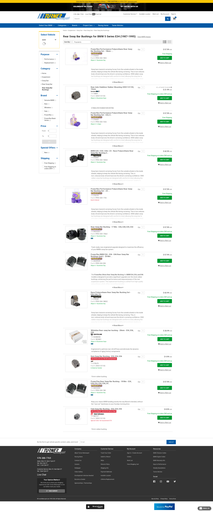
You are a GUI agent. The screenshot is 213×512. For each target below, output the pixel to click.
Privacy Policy (164, 498)
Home (65, 30)
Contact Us (78, 460)
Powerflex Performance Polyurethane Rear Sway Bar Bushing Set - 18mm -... (111, 50)
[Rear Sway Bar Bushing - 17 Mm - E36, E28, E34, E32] (76, 234)
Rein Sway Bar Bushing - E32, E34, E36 (106, 356)
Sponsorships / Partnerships (83, 483)
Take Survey (52, 491)
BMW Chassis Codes (159, 453)
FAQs (102, 460)
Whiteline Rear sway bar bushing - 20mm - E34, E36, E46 (112, 331)
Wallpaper (78, 468)
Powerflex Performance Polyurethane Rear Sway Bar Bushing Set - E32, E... (111, 114)
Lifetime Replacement (107, 479)
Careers (77, 464)
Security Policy (155, 498)
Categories (62, 25)
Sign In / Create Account (134, 453)
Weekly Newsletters (159, 468)
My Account (165, 14)
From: (44, 131)
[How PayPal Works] (164, 506)
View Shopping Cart (133, 464)
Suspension (71, 30)
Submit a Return (105, 456)
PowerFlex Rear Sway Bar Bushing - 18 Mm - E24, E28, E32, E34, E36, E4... (111, 382)
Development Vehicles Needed (84, 475)
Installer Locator (144, 14)
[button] (49, 55)
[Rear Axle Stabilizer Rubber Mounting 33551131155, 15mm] (76, 94)
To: (43, 136)
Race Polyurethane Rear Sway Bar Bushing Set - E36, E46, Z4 (111, 293)
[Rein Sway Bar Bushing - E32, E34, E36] (76, 363)
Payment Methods (106, 472)
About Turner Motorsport (82, 453)
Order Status (91, 1)
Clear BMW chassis (144, 37)
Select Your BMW (46, 25)
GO (49, 142)
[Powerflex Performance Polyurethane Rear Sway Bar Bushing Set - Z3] (76, 196)
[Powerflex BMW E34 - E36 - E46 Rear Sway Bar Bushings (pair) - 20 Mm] (76, 262)
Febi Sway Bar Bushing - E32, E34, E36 (106, 409)
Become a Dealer (80, 479)
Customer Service (129, 14)
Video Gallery (79, 472)
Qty (139, 49)
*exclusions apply (132, 1)
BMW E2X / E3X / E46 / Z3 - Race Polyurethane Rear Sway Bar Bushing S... (112, 152)
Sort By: (67, 42)
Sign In (173, 14)
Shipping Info (104, 468)
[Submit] (168, 19)
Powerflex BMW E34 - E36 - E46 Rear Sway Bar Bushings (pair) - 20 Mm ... (110, 255)
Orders (129, 456)
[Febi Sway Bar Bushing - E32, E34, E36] (76, 416)
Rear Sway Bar (88, 30)
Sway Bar (79, 30)
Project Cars (88, 25)
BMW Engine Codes (159, 456)
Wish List (156, 14)
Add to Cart (164, 58)
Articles (117, 25)
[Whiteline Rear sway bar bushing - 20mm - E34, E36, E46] (76, 337)
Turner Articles (157, 472)
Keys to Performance (159, 464)
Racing (103, 25)
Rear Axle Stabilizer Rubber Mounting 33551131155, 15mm (112, 88)
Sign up (171, 442)
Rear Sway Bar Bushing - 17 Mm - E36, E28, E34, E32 (112, 227)
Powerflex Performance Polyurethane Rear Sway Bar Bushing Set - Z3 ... (111, 190)
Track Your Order (106, 453)
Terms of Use (172, 498)
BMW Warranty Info (159, 460)
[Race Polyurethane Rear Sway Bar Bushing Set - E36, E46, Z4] (76, 300)
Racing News (79, 456)
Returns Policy (105, 464)
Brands (75, 25)
